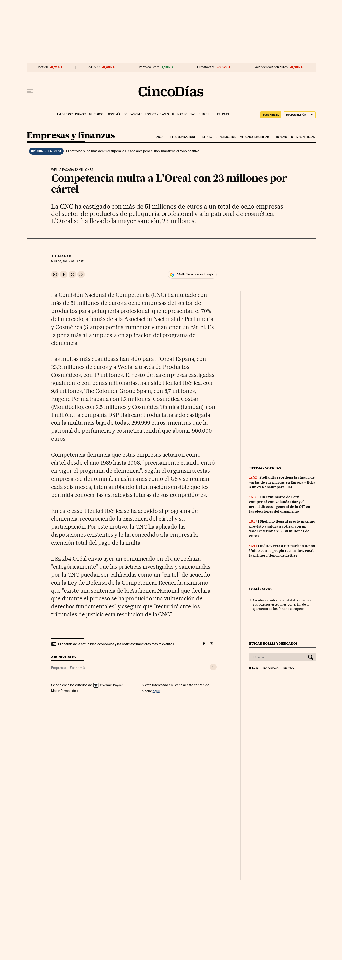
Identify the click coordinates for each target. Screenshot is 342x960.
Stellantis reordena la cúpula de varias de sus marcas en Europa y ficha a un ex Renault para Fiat (282, 482)
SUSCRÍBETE (271, 114)
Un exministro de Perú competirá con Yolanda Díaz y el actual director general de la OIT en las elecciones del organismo (279, 504)
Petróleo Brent (149, 67)
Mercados (96, 114)
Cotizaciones (133, 114)
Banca (159, 137)
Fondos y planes (157, 114)
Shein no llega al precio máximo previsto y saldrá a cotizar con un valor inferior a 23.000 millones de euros (282, 528)
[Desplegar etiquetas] (213, 667)
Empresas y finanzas (71, 114)
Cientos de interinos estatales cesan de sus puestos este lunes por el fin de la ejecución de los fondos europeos (282, 604)
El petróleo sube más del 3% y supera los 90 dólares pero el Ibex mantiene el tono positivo (132, 151)
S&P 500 (93, 67)
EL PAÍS (221, 112)
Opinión (204, 114)
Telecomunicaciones (182, 137)
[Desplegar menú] (30, 91)
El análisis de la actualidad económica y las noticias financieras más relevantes (116, 644)
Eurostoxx (270, 667)
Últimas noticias (183, 114)
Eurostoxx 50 (206, 67)
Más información (63, 691)
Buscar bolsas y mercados (273, 643)
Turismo (281, 137)
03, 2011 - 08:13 (67, 261)
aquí (156, 691)
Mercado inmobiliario (256, 137)
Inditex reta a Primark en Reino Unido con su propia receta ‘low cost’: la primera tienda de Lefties (282, 551)
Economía (113, 114)
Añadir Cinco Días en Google (194, 274)
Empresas (58, 668)
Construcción (226, 137)
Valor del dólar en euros (271, 67)
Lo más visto (260, 589)
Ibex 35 (43, 67)
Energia (206, 137)
